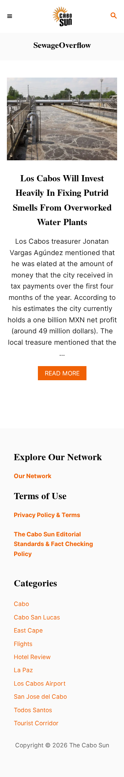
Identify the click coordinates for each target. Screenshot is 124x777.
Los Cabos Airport (39, 683)
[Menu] (10, 16)
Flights (23, 643)
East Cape (28, 630)
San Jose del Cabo (40, 696)
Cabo (21, 603)
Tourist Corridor (36, 723)
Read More (65, 375)
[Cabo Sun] (62, 16)
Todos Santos (33, 710)
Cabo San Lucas (37, 617)
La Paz (23, 670)
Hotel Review (32, 656)
